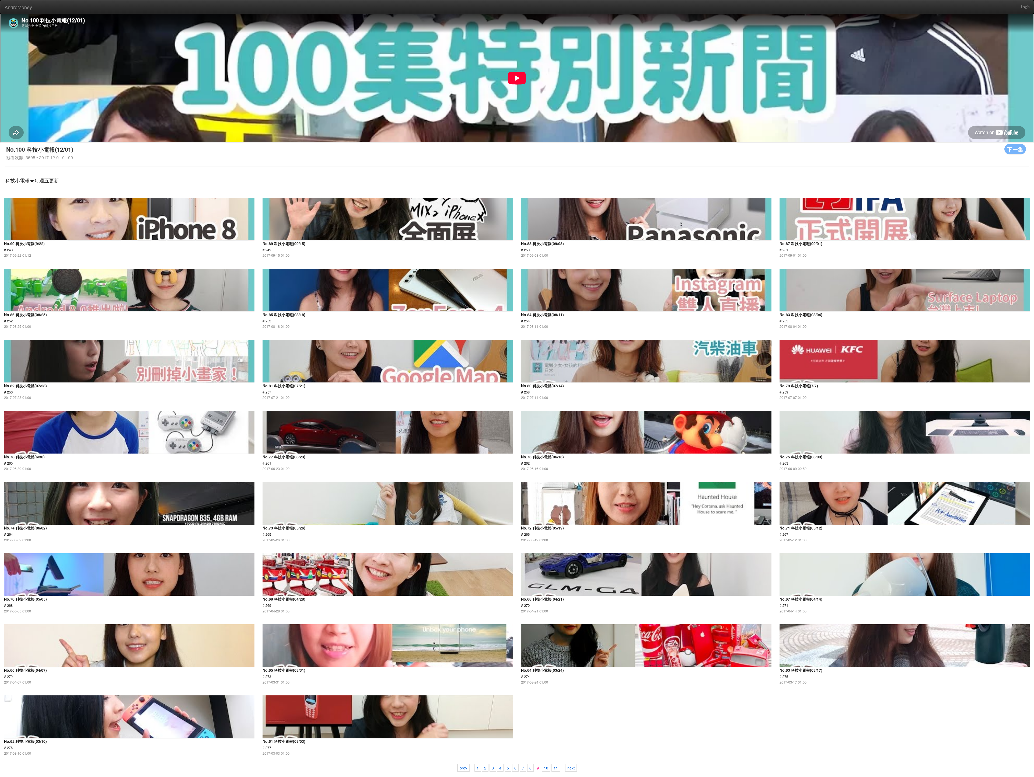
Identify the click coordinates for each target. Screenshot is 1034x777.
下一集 (1015, 149)
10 (546, 768)
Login (1025, 7)
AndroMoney (18, 7)
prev (463, 768)
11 (556, 768)
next (571, 768)
